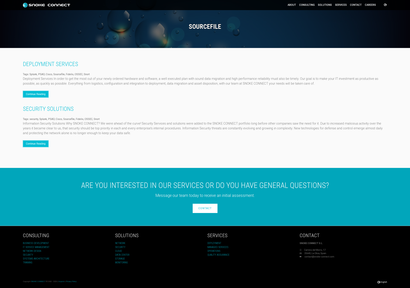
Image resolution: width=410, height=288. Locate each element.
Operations (213, 250)
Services (341, 4)
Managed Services (217, 247)
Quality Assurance (218, 254)
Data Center (122, 254)
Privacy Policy (71, 281)
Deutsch (369, 282)
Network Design (32, 250)
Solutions (325, 4)
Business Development (36, 243)
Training (27, 262)
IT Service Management (36, 247)
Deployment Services (50, 64)
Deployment (214, 243)
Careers (370, 4)
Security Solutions (48, 109)
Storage (120, 258)
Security (28, 254)
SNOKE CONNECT (38, 281)
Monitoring (121, 262)
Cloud (118, 250)
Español (376, 282)
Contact (356, 4)
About (292, 4)
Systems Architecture (36, 258)
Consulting (307, 4)
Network (120, 243)
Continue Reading (35, 94)
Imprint (61, 281)
